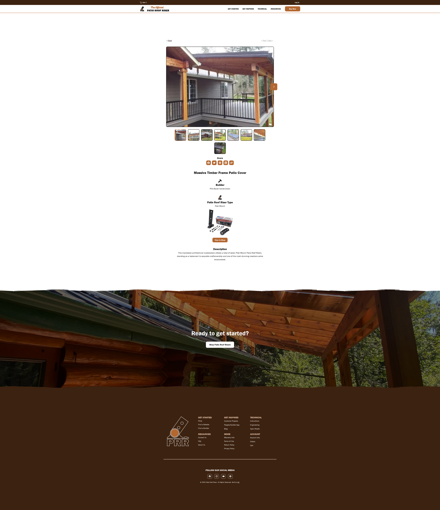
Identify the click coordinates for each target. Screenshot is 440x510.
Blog (226, 429)
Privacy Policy (229, 448)
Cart (251, 445)
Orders (252, 441)
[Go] (273, 86)
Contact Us (202, 437)
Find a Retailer (203, 424)
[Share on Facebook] (208, 162)
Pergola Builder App (231, 425)
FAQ (199, 441)
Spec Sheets (255, 429)
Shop (200, 421)
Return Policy (229, 445)
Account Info (255, 437)
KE (238, 482)
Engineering (254, 425)
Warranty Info (229, 437)
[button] (144, 2)
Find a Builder (203, 428)
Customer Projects (231, 421)
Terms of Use (229, 441)
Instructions (254, 421)
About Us (201, 445)
